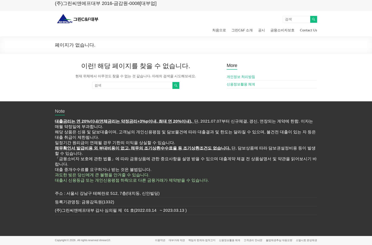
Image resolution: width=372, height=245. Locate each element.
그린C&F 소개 (242, 30)
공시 (261, 30)
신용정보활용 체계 (241, 84)
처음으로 (219, 30)
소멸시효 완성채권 (306, 240)
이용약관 (160, 240)
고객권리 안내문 (253, 240)
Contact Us (308, 30)
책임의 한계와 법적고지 (201, 240)
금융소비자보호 (282, 30)
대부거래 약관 (177, 240)
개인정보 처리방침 (241, 77)
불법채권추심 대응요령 (279, 240)
